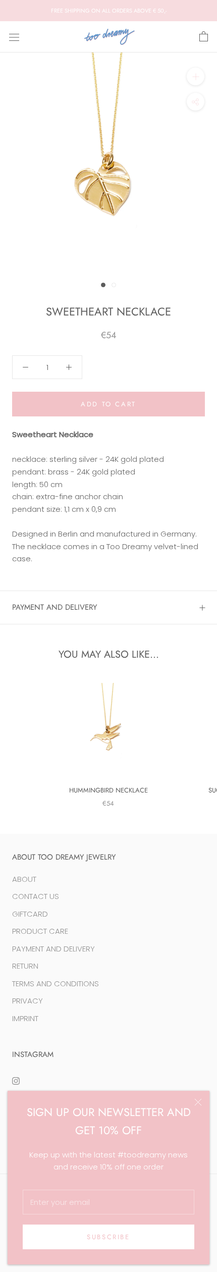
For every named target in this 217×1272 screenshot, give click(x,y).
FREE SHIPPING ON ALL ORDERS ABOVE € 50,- (109, 11)
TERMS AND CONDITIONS (55, 983)
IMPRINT (25, 1018)
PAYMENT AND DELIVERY (54, 607)
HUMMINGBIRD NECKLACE (108, 790)
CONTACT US (35, 896)
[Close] (198, 1102)
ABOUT (24, 879)
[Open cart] (203, 37)
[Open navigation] (14, 37)
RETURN (25, 966)
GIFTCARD (30, 914)
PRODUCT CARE (40, 931)
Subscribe (108, 1237)
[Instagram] (16, 1080)
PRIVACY (27, 1000)
